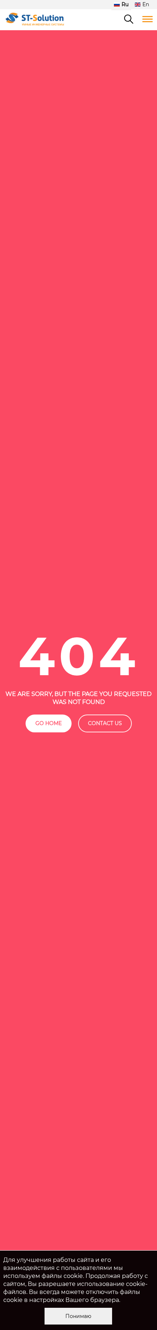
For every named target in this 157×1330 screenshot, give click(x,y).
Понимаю (78, 1316)
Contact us (105, 723)
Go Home (48, 723)
